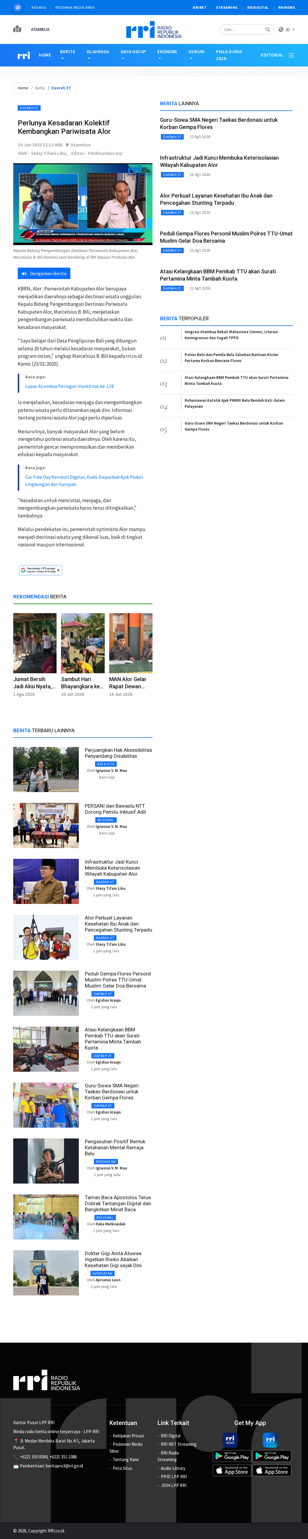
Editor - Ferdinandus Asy (96, 153)
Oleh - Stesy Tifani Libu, (43, 153)
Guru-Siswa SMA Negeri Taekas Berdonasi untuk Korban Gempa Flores (112, 1092)
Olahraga (98, 51)
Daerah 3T (29, 108)
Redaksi (39, 7)
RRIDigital (258, 7)
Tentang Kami (126, 1459)
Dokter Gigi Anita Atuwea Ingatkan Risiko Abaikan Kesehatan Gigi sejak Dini (113, 1259)
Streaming (227, 7)
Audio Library (173, 1468)
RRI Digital (170, 1436)
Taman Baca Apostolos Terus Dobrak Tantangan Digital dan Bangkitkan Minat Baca (118, 1203)
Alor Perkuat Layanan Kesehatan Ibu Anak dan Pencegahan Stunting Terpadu (118, 924)
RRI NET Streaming (179, 1444)
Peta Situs (122, 1468)
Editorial (272, 55)
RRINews (286, 7)
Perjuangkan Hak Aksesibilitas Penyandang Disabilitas (118, 753)
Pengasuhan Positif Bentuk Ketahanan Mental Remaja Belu (115, 1147)
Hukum (197, 51)
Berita (67, 51)
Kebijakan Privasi (128, 1436)
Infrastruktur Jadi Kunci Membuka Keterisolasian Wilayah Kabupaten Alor (112, 868)
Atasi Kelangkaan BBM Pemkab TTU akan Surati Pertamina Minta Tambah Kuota (113, 1039)
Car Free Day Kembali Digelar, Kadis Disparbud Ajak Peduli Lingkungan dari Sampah (84, 480)
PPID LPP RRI (174, 1476)
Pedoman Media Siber (75, 7)
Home (45, 55)
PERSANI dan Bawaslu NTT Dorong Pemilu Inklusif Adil (115, 809)
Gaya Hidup (133, 51)
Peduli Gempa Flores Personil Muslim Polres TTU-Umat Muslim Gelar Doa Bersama (118, 980)
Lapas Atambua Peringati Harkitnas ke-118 (69, 386)
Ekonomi (167, 51)
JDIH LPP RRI (173, 1485)
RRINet (200, 7)
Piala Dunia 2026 (229, 55)
